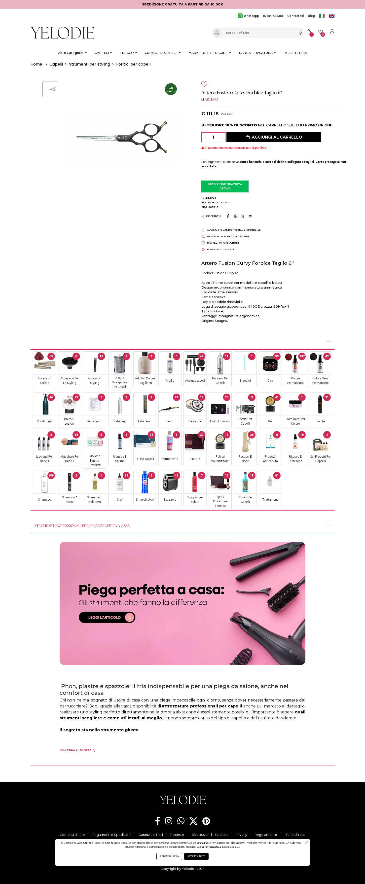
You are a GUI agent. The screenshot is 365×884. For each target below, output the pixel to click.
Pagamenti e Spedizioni (111, 835)
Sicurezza (200, 835)
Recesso (177, 835)
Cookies (221, 835)
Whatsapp (251, 16)
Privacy (241, 835)
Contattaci (295, 16)
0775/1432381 (273, 16)
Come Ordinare (72, 835)
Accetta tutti (196, 856)
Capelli (56, 64)
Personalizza (169, 856)
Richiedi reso (295, 835)
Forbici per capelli (133, 64)
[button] (273, 137)
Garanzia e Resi (151, 835)
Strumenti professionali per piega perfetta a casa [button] (82, 526)
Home (36, 64)
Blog (311, 16)
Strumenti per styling (89, 64)
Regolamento (266, 835)
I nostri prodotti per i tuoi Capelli (67, 340)
